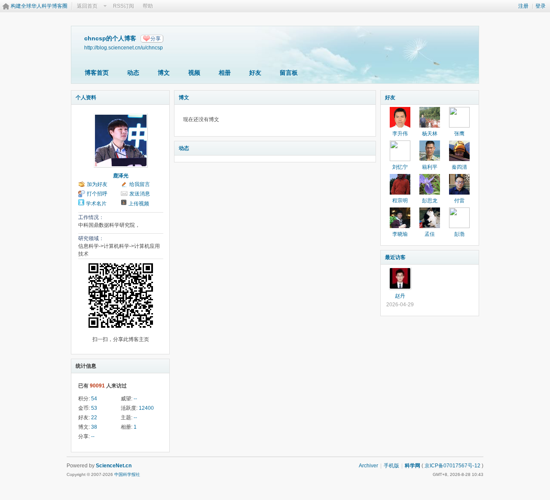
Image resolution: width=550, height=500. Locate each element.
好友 (255, 72)
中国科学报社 (127, 474)
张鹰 (459, 134)
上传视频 (138, 204)
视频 (194, 72)
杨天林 (429, 134)
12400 (146, 408)
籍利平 (429, 167)
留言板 (289, 72)
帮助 (148, 6)
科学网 (412, 466)
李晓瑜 (400, 234)
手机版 (391, 466)
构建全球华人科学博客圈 (39, 6)
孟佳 (430, 234)
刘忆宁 (400, 167)
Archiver (368, 466)
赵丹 (400, 296)
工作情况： (91, 217)
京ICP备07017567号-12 (452, 466)
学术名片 (96, 204)
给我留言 (139, 184)
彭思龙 (429, 201)
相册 (225, 72)
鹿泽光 (120, 176)
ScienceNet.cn (113, 466)
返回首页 (87, 6)
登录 (540, 6)
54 (94, 399)
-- (135, 399)
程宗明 (400, 201)
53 (94, 408)
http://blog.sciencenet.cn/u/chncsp (123, 47)
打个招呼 (97, 194)
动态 (133, 72)
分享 (155, 39)
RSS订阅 (123, 6)
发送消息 (139, 194)
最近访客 (395, 257)
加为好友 (97, 184)
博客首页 (97, 72)
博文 (164, 72)
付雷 (459, 201)
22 (94, 418)
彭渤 (459, 234)
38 (94, 427)
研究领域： (91, 238)
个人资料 (86, 98)
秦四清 (459, 167)
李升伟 (400, 134)
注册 (523, 6)
